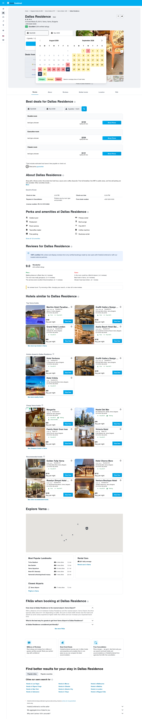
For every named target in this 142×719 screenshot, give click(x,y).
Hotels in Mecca (64, 684)
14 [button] (63, 60)
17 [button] (44, 65)
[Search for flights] (3, 9)
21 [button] (63, 65)
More (27, 185)
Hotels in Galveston (32, 692)
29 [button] (68, 69)
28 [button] (63, 69)
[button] (3, 3)
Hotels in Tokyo (64, 692)
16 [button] (40, 65)
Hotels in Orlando (64, 686)
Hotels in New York (32, 689)
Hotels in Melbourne (97, 684)
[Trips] (3, 30)
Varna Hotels (48, 11)
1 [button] (67, 51)
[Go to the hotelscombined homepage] (14, 3)
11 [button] (49, 60)
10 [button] (44, 60)
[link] (37, 346)
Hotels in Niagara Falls (98, 692)
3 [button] (44, 55)
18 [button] (49, 65)
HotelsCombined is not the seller (38, 706)
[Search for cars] (3, 17)
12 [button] (54, 60)
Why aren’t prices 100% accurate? (38, 713)
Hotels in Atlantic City (66, 689)
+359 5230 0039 (30, 24)
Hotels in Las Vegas (32, 684)
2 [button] (88, 51)
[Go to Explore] (3, 25)
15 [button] (68, 60)
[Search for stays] (3, 13)
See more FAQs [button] (60, 629)
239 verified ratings (42, 26)
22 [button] (68, 65)
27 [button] (58, 69)
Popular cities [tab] (32, 674)
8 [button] (67, 55)
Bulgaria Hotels (35, 11)
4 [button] (49, 55)
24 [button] (44, 69)
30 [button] (40, 74)
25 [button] (49, 69)
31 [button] (44, 74)
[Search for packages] (3, 21)
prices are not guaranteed (69, 701)
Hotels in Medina (96, 686)
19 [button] (54, 65)
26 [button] (54, 69)
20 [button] (58, 65)
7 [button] (63, 55)
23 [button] (40, 69)
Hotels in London (96, 689)
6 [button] (58, 55)
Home (26, 11)
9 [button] (88, 55)
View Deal (68, 321)
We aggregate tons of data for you (38, 710)
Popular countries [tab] (46, 674)
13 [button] (58, 60)
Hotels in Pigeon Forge (33, 686)
